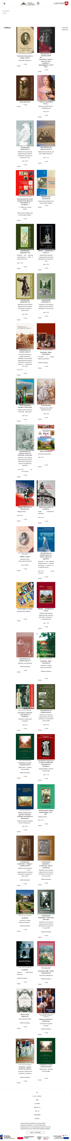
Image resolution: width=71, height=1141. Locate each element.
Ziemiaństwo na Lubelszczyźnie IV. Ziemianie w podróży (25, 453)
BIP (37, 1092)
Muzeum (5, 13)
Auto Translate (65, 1138)
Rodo (37, 1100)
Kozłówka (25, 918)
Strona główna (6, 11)
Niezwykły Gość (25, 102)
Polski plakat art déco (25, 609)
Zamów (19, 66)
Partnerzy (37, 1103)
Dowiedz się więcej (44, 1128)
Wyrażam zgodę (35, 1132)
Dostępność (37, 1114)
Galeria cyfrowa (37, 1096)
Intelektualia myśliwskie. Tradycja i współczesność (25, 864)
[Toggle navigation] (4, 3)
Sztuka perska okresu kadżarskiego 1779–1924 (46, 812)
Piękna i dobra (25, 557)
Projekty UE (37, 1107)
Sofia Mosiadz (46, 405)
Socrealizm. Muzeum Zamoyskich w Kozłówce (25, 714)
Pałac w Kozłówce (46, 451)
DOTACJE (37, 1111)
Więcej (25, 64)
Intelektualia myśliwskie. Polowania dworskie (46, 917)
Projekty (37, 1118)
